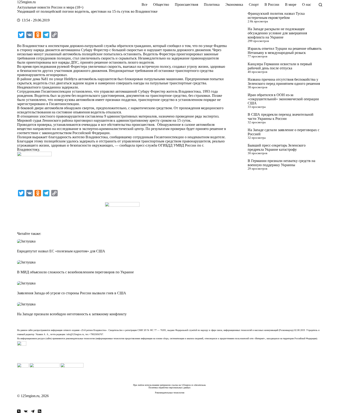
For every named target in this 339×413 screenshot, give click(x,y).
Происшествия (186, 4)
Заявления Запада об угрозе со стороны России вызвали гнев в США (71, 293)
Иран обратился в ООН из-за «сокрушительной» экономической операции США (283, 99)
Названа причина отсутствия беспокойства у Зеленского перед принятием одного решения (284, 81)
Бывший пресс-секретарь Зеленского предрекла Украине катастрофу (277, 147)
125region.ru (26, 2)
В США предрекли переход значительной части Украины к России (280, 116)
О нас (306, 4)
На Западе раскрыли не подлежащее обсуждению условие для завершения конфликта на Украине (277, 33)
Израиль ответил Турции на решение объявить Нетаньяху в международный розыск (284, 51)
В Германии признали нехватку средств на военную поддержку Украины (281, 163)
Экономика (234, 4)
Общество (161, 4)
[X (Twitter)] (19, 411)
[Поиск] (320, 4)
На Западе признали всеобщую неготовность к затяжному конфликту (72, 314)
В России (272, 4)
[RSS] (39, 411)
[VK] (25, 411)
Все (144, 4)
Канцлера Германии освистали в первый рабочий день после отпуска (280, 66)
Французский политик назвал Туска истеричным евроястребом (276, 16)
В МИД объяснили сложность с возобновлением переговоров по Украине (75, 272)
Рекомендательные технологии (169, 392)
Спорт (254, 4)
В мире (290, 4)
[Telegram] (32, 411)
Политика (212, 4)
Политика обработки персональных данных (169, 387)
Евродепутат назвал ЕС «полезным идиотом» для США (61, 251)
